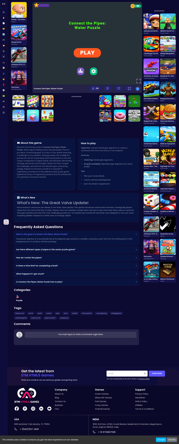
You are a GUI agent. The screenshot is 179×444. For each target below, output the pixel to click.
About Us (59, 393)
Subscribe (157, 373)
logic (57, 313)
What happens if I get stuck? (76, 274)
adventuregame (21, 318)
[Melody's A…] (47, 116)
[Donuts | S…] (120, 116)
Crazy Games (101, 405)
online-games (87, 313)
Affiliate (138, 405)
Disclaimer (140, 397)
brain (65, 313)
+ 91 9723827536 (107, 432)
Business (59, 405)
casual (48, 313)
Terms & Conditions (144, 409)
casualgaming (101, 313)
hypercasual (19, 313)
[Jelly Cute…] (120, 101)
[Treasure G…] (18, 116)
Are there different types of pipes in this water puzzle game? (76, 249)
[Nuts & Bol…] (47, 101)
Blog (57, 397)
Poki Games (100, 401)
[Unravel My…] (134, 116)
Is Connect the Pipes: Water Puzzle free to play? (76, 282)
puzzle (31, 313)
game (40, 313)
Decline (171, 439)
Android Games (102, 409)
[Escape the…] (18, 101)
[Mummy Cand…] (105, 101)
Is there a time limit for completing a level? (76, 265)
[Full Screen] (129, 88)
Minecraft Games (103, 397)
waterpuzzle (64, 318)
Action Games (102, 393)
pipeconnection (50, 318)
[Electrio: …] (134, 101)
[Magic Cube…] (33, 116)
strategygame (116, 313)
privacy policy (144, 379)
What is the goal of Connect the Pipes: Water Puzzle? (76, 234)
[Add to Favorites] (119, 88)
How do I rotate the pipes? (76, 257)
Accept (161, 439)
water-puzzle (35, 318)
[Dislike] (108, 88)
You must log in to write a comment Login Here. (80, 334)
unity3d (74, 313)
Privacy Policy (141, 393)
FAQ (57, 409)
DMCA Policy (141, 401)
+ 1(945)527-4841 (29, 429)
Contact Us (60, 401)
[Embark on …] (33, 101)
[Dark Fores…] (105, 116)
